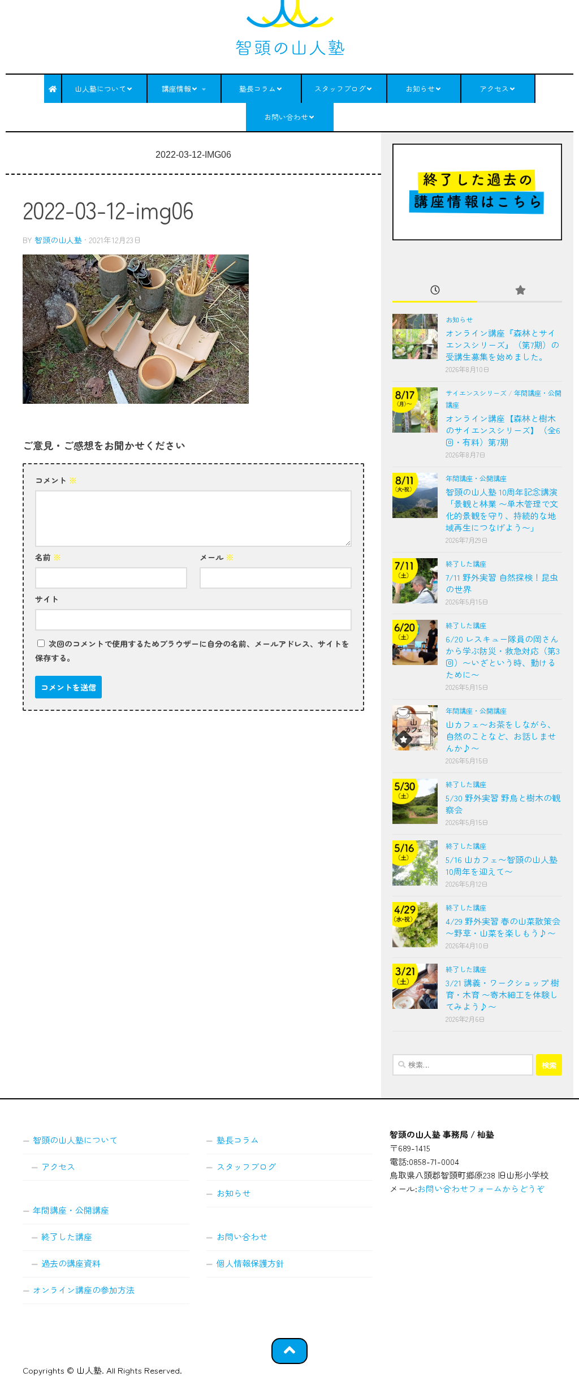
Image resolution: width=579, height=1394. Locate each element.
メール (217, 557)
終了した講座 (466, 564)
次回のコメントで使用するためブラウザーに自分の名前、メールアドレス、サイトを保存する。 (192, 650)
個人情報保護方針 (250, 1263)
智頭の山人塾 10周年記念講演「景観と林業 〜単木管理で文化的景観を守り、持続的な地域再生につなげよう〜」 (502, 509)
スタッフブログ (340, 88)
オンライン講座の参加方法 (84, 1290)
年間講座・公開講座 (476, 478)
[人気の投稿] (519, 290)
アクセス (494, 88)
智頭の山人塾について (75, 1140)
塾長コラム (257, 88)
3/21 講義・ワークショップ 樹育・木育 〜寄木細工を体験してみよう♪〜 (502, 994)
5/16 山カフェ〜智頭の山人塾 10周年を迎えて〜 (502, 865)
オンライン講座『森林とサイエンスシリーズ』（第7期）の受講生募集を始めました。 (502, 344)
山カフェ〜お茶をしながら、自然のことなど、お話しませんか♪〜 (501, 736)
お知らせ (420, 88)
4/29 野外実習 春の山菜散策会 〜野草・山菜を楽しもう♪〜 (503, 927)
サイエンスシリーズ (476, 393)
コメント (56, 480)
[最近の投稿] (434, 290)
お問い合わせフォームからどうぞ (481, 1188)
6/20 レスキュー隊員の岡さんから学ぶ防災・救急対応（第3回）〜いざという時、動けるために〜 (503, 656)
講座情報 (176, 88)
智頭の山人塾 (58, 239)
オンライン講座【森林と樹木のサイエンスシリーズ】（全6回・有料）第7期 (503, 430)
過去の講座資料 (71, 1263)
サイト (47, 599)
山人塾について (100, 88)
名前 (48, 557)
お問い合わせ (286, 116)
